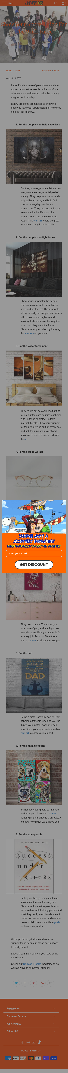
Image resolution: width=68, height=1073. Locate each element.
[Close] (62, 504)
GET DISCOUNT (34, 564)
